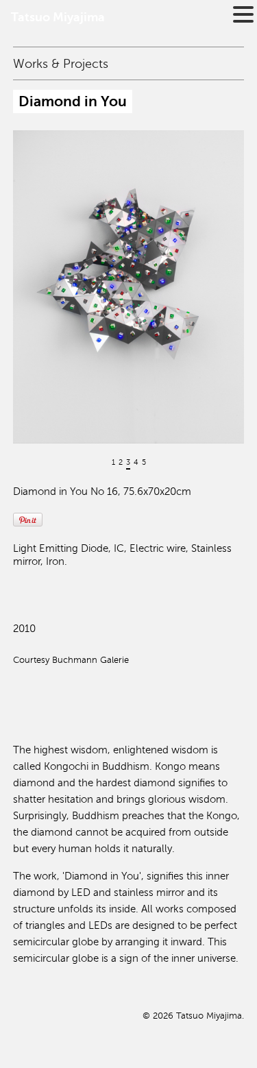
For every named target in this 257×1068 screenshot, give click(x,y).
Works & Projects (60, 64)
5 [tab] (144, 462)
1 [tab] (113, 462)
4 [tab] (136, 462)
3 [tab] (128, 462)
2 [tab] (121, 462)
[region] (129, 321)
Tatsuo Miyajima (58, 17)
